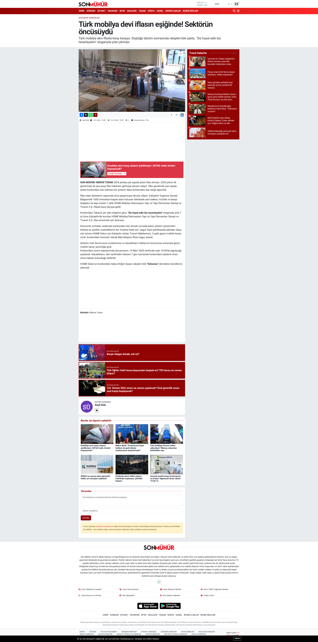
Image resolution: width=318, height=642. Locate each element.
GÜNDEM (90, 11)
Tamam (237, 638)
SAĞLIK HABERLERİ (199, 634)
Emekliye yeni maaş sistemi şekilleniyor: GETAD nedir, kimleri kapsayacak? (96, 447)
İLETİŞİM (92, 632)
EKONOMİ (112, 11)
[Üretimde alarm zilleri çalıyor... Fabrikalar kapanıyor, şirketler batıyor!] (132, 464)
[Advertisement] (132, 141)
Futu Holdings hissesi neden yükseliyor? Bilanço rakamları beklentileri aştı (163, 447)
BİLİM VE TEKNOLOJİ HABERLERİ (129, 634)
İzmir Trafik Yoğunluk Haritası (216, 589)
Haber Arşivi (209, 595)
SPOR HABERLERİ (187, 632)
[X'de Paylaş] (86, 115)
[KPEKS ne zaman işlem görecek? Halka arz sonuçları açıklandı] (97, 464)
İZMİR (81, 11)
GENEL (160, 11)
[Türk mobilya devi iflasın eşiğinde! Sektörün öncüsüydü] (132, 80)
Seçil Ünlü (85, 120)
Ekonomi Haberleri (89, 18)
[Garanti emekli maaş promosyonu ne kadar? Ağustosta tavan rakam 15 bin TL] (166, 464)
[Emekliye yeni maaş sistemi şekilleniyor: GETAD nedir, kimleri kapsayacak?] (97, 434)
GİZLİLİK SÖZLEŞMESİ (108, 632)
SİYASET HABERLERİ (148, 632)
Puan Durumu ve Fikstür (91, 595)
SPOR (122, 11)
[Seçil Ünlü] (87, 406)
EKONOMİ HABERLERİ (169, 632)
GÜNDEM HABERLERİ (129, 632)
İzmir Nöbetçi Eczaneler (91, 589)
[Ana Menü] (237, 11)
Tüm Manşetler (128, 595)
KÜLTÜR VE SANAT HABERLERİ (175, 634)
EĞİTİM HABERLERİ (153, 634)
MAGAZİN (132, 11)
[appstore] (148, 606)
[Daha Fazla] (95, 115)
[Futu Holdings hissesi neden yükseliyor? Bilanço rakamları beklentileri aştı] (166, 434)
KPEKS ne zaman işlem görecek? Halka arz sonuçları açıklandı (95, 477)
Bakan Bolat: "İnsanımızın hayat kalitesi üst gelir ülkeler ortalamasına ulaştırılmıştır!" (130, 447)
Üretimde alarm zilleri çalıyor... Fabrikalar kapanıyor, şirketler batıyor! (129, 478)
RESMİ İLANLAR (173, 11)
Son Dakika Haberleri (171, 595)
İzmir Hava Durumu (131, 589)
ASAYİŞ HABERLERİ (105, 634)
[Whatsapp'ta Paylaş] (90, 115)
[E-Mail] (97, 411)
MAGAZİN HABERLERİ (207, 632)
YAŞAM (142, 11)
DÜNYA (151, 11)
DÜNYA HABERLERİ (87, 634)
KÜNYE (82, 632)
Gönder (85, 518)
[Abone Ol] (182, 114)
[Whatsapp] (159, 582)
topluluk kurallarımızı (105, 526)
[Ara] (234, 11)
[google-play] (170, 606)
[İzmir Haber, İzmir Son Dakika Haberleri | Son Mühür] (93, 3)
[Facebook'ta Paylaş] (81, 115)
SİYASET (101, 11)
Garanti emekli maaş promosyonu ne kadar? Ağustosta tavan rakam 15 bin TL (165, 478)
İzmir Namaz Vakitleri (172, 589)
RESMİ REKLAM (190, 11)
